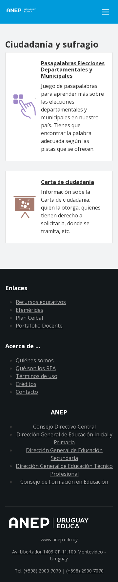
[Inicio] (52, 11)
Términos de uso (36, 376)
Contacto (27, 391)
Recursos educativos (41, 302)
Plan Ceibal (29, 317)
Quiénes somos (35, 360)
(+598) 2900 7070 (85, 571)
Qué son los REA (36, 368)
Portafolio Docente (39, 325)
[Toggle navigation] (106, 12)
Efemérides (29, 309)
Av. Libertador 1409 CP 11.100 (44, 552)
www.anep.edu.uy (59, 539)
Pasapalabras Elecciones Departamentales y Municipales (73, 69)
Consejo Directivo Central (64, 426)
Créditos (26, 384)
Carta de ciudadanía (67, 182)
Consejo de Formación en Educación (64, 481)
